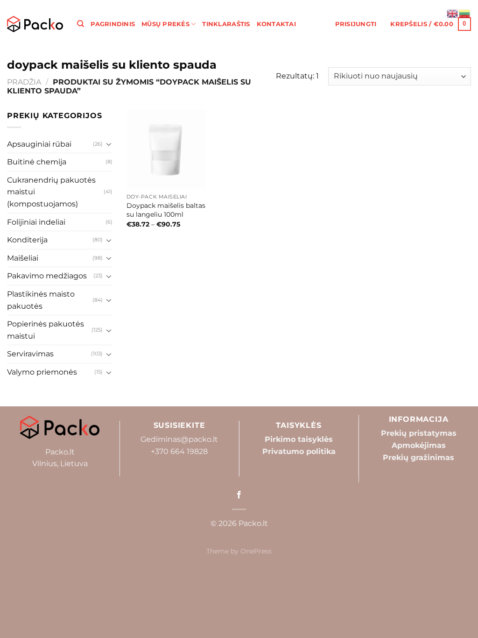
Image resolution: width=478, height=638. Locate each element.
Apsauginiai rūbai (39, 144)
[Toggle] (108, 143)
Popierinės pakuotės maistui (45, 329)
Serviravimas (30, 353)
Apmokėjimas (419, 445)
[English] (453, 12)
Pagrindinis (113, 24)
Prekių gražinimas (418, 457)
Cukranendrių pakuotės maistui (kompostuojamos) (51, 192)
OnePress (256, 551)
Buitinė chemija (36, 161)
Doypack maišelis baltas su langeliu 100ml (166, 210)
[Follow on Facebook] (239, 495)
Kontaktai (276, 24)
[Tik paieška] (80, 24)
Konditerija (27, 239)
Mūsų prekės (165, 24)
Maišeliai (22, 258)
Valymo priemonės (42, 372)
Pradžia (24, 82)
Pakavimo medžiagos (47, 275)
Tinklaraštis (226, 24)
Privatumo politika (299, 451)
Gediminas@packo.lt (179, 439)
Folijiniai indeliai (36, 222)
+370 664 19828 (179, 451)
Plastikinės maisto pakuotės (41, 300)
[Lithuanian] (465, 12)
